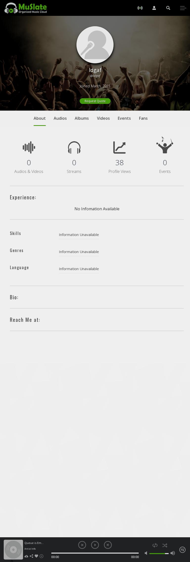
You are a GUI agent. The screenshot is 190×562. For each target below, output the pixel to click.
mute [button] (147, 553)
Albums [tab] (82, 118)
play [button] (95, 545)
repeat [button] (155, 545)
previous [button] (82, 545)
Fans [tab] (143, 118)
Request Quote (95, 101)
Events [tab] (124, 118)
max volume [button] (172, 553)
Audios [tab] (60, 118)
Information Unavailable (79, 234)
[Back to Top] (183, 530)
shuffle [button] (165, 545)
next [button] (108, 545)
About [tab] (40, 118)
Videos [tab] (103, 118)
